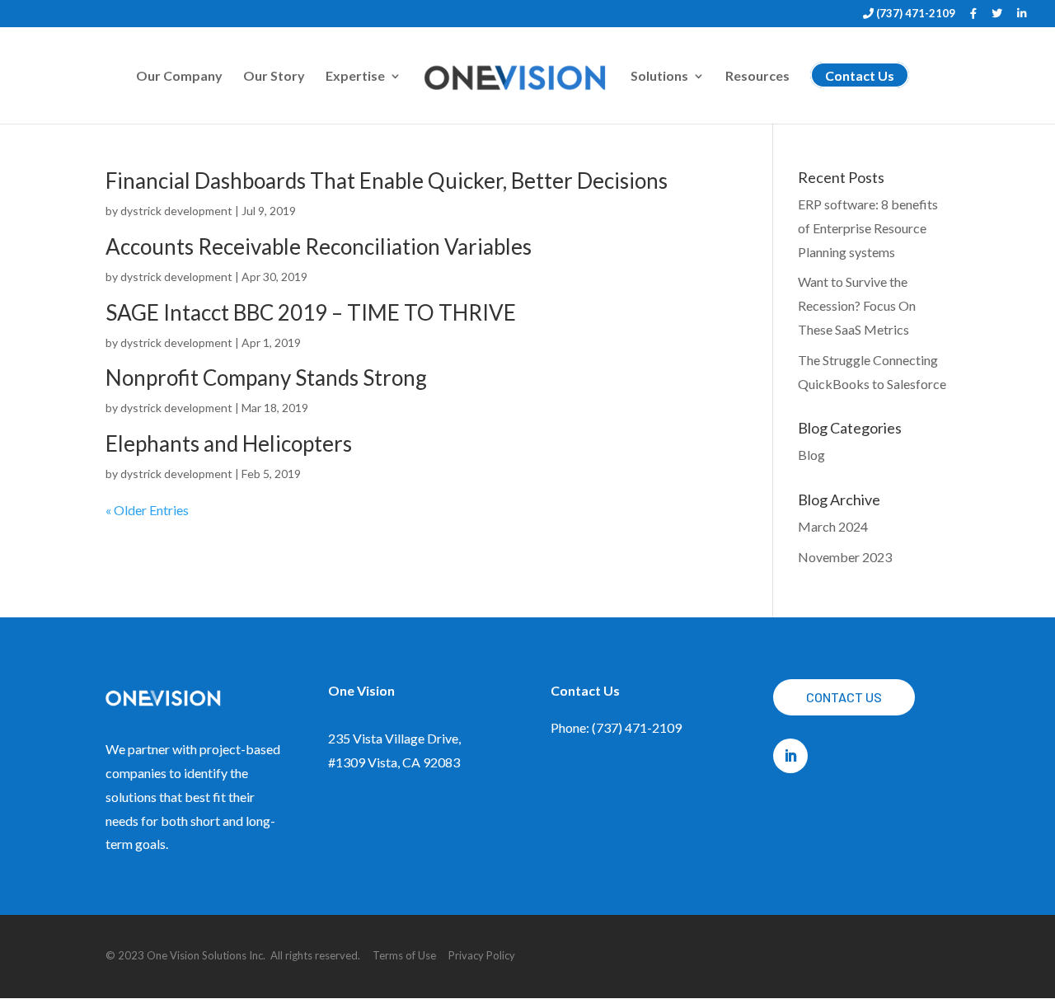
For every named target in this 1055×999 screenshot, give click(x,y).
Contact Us (844, 697)
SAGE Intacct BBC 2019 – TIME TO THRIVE (311, 312)
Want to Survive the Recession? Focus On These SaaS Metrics (857, 305)
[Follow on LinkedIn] (790, 756)
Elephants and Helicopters (229, 443)
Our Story (274, 76)
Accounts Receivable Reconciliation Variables (319, 246)
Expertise (355, 76)
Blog (811, 454)
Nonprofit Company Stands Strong (266, 377)
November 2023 (845, 557)
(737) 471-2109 (914, 14)
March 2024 (833, 526)
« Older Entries (147, 510)
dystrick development (176, 211)
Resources (757, 76)
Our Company (179, 76)
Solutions (659, 76)
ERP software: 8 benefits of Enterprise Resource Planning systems (868, 228)
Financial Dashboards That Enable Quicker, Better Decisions (387, 180)
